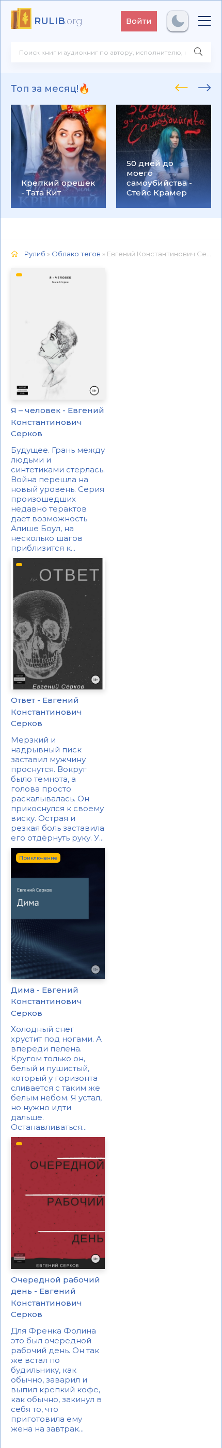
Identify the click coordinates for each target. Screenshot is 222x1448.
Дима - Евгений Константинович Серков (46, 1001)
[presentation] (181, 86)
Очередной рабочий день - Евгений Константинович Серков (55, 1297)
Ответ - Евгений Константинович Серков (46, 711)
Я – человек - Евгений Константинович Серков (57, 421)
